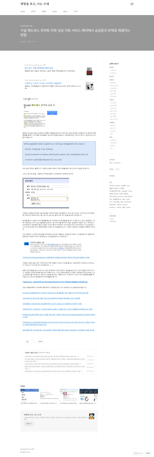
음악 (111, 134)
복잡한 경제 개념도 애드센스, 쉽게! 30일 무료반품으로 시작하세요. (50, 71)
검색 (127, 4)
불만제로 (126, 194)
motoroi (117, 185)
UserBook (113, 143)
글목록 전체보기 (114, 64)
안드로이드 (112, 207)
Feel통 (111, 67)
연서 (110, 199)
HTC (110, 202)
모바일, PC (113, 83)
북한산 (124, 207)
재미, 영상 (113, 114)
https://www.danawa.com (33, 80)
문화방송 (112, 122)
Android (124, 204)
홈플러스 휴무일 (113, 188)
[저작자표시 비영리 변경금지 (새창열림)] (47, 341)
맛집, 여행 (113, 94)
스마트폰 (118, 207)
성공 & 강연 (113, 105)
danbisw (124, 191)
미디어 (76, 11)
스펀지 (128, 199)
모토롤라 (123, 185)
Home (22, 11)
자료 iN (27, 352)
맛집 (121, 202)
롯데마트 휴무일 (113, 194)
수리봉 (120, 194)
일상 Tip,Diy (113, 119)
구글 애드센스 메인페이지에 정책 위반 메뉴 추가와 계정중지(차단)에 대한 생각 (50, 356)
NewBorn (113, 140)
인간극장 (111, 185)
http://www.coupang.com (33, 65)
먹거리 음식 (113, 96)
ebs (128, 185)
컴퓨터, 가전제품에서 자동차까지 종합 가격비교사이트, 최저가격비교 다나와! (53, 87)
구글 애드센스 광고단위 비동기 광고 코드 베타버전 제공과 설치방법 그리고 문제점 (52, 364)
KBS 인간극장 (128, 196)
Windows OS (114, 85)
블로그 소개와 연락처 (114, 163)
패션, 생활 (113, 91)
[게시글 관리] (33, 341)
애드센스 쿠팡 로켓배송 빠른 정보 (39, 68)
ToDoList (113, 73)
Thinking (113, 70)
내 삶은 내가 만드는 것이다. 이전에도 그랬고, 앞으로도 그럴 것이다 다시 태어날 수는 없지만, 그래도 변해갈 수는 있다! (56, 418)
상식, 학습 (113, 108)
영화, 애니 (113, 125)
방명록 (44, 11)
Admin (54, 11)
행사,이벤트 (113, 116)
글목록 (33, 11)
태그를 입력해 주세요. (115, 191)
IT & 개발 (113, 103)
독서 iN (111, 76)
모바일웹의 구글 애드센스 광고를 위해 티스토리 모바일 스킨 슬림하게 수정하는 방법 (52, 371)
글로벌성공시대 (117, 199)
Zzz (111, 148)
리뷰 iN (111, 80)
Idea (110, 137)
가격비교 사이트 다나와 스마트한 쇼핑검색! (43, 83)
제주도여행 (116, 202)
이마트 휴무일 (113, 196)
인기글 (117, 169)
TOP (132, 450)
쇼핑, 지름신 (113, 88)
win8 (123, 199)
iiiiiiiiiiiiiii (112, 145)
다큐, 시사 (113, 128)
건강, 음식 (113, 131)
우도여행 (121, 188)
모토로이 (119, 204)
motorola (121, 196)
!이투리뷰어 (112, 204)
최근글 (111, 169)
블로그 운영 (34, 352)
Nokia (128, 207)
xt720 (130, 191)
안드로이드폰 (127, 202)
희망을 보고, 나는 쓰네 (34, 4)
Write (65, 11)
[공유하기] (30, 341)
